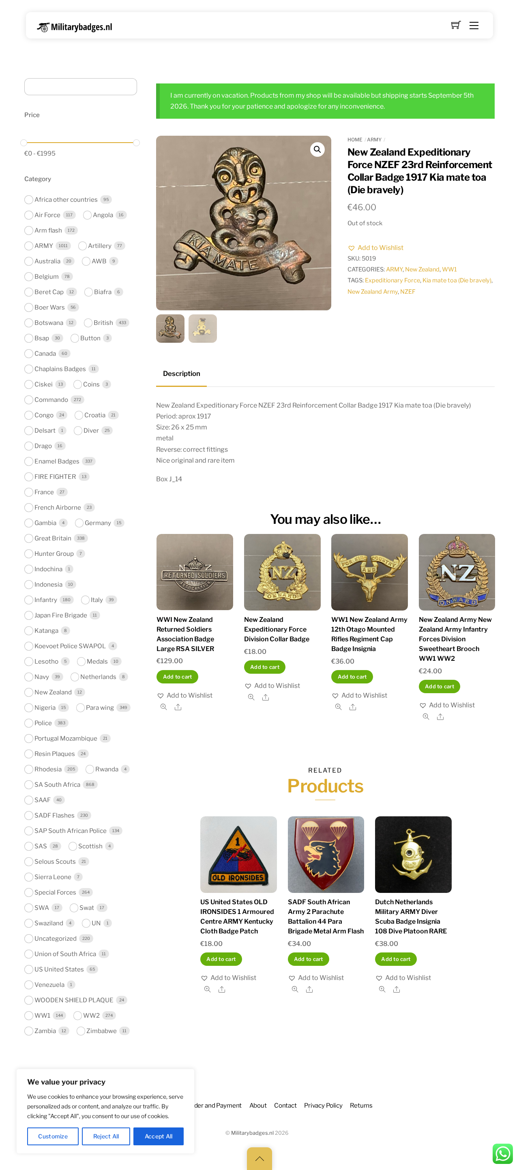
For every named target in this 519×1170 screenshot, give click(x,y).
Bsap (41, 338)
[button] (317, 149)
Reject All (106, 1136)
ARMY (374, 140)
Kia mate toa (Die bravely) (456, 280)
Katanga (46, 630)
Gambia (45, 523)
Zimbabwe (101, 1031)
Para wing (100, 707)
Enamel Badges (56, 461)
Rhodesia (48, 769)
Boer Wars (49, 307)
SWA (41, 908)
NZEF (408, 291)
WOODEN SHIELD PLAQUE (74, 1000)
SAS (40, 846)
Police (43, 723)
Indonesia (48, 584)
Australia (47, 261)
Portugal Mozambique (65, 738)
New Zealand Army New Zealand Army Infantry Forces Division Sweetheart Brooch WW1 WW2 (455, 639)
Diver (91, 430)
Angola (103, 215)
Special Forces (55, 892)
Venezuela (49, 985)
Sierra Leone (52, 877)
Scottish (90, 846)
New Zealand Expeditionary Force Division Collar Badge (276, 629)
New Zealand (422, 269)
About (258, 1105)
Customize (53, 1136)
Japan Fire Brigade (60, 615)
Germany (98, 523)
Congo (44, 415)
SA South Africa (57, 784)
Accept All (159, 1136)
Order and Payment (214, 1105)
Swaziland (48, 923)
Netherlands (98, 677)
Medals (97, 661)
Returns (361, 1105)
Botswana (48, 323)
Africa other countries (66, 199)
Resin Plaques (54, 754)
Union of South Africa (65, 954)
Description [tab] (181, 373)
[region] (105, 1111)
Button (90, 338)
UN (96, 923)
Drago (43, 446)
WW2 (91, 1015)
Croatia (94, 415)
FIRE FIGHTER (55, 476)
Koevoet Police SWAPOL (70, 646)
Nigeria (45, 707)
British (103, 323)
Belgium (46, 276)
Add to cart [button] (177, 677)
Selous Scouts (55, 861)
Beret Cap (49, 292)
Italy (97, 600)
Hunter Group (54, 553)
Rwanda (106, 769)
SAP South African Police (70, 831)
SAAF (42, 800)
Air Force (47, 215)
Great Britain (52, 538)
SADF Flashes (54, 815)
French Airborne (57, 507)
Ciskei (43, 384)
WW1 (449, 269)
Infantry (45, 600)
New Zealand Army (372, 291)
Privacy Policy (323, 1105)
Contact (285, 1105)
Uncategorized (55, 938)
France (44, 492)
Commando (51, 400)
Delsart (45, 430)
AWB (99, 261)
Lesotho (46, 661)
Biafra (103, 292)
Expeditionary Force (392, 280)
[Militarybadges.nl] (78, 25)
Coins (91, 384)
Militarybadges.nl (252, 1133)
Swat (86, 908)
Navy (41, 677)
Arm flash (48, 230)
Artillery (100, 246)
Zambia (45, 1031)
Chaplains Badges (60, 369)
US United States (59, 969)
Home (354, 140)
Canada (45, 353)
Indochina (48, 569)
